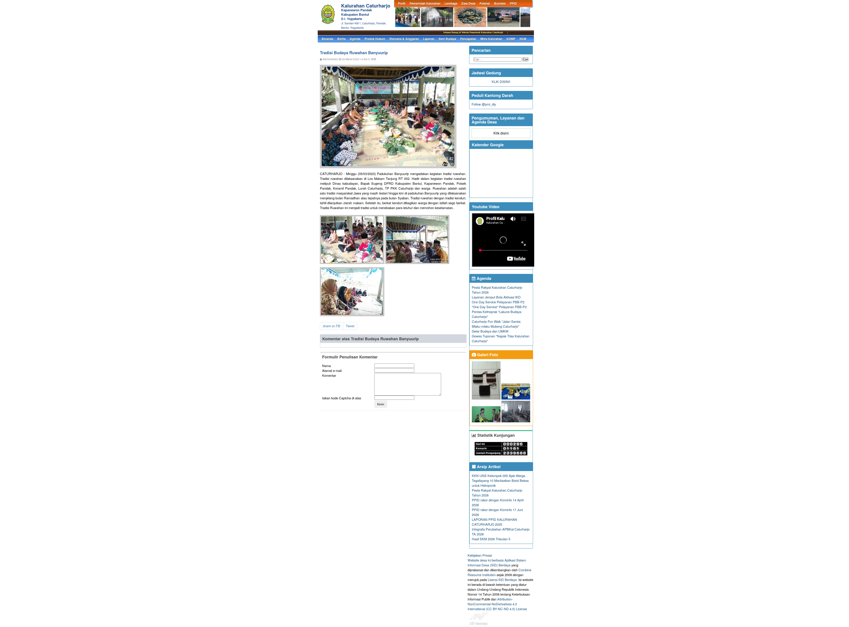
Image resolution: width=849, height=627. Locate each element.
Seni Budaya (447, 39)
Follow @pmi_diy (484, 104)
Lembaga (451, 3)
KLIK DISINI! (501, 81)
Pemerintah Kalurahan (425, 3)
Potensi (485, 3)
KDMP (511, 39)
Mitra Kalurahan (491, 39)
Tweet (350, 325)
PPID (513, 3)
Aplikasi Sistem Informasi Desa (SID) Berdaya (497, 562)
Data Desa (468, 3)
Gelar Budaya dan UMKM (490, 331)
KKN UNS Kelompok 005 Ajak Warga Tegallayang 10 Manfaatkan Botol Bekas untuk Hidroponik (500, 480)
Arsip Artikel (488, 466)
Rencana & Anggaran (404, 39)
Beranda (327, 39)
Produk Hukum (375, 39)
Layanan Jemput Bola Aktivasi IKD (496, 297)
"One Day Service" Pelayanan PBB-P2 (499, 306)
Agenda (355, 39)
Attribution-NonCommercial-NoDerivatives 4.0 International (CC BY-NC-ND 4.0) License (497, 604)
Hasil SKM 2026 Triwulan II (491, 539)
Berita (341, 39)
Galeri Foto (487, 355)
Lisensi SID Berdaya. (503, 579)
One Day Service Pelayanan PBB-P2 (498, 302)
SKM (523, 39)
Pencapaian (468, 39)
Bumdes (500, 3)
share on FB (331, 325)
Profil (401, 3)
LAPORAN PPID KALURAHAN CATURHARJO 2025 (494, 522)
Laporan (428, 39)
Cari (525, 59)
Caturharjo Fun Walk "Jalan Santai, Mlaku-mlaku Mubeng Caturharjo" (496, 324)
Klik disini (501, 133)
